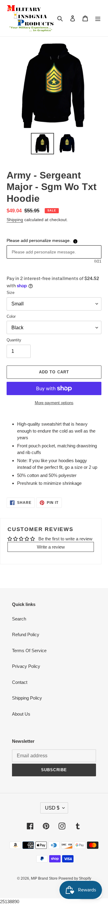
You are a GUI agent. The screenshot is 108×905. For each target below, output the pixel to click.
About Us (21, 714)
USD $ (52, 807)
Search (19, 618)
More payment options (54, 403)
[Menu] (98, 18)
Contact (19, 682)
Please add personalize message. (39, 240)
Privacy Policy (26, 666)
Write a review (51, 546)
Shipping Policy (27, 697)
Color (11, 316)
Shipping (15, 219)
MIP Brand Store (44, 878)
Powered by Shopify (74, 878)
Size (10, 292)
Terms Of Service (29, 650)
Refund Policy (25, 634)
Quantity (14, 340)
